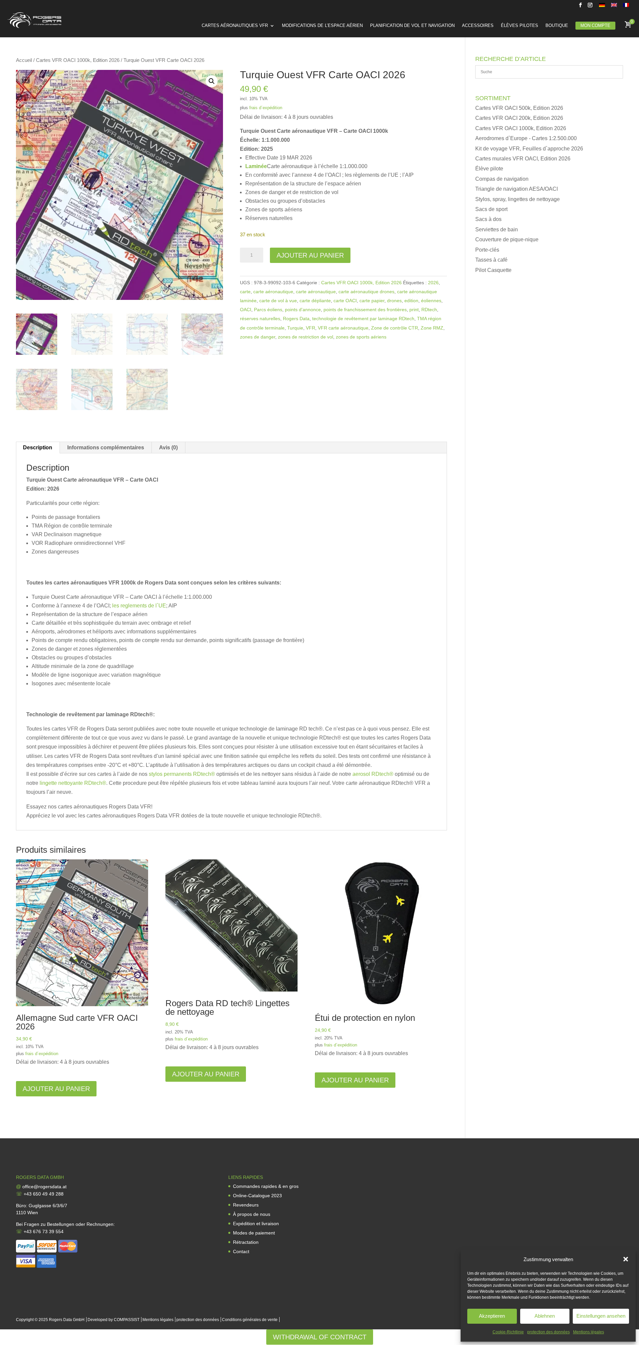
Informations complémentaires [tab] (105, 447)
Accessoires (478, 25)
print (414, 309)
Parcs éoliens (268, 309)
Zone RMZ (432, 328)
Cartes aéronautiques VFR (235, 25)
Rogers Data (296, 318)
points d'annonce (303, 309)
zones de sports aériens (361, 336)
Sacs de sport (491, 209)
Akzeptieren (492, 1316)
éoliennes (431, 300)
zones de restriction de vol (305, 336)
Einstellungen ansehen (600, 1316)
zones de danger (257, 336)
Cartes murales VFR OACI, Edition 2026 (522, 158)
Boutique (556, 25)
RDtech (429, 309)
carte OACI (345, 300)
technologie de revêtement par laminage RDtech (363, 318)
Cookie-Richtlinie (508, 1332)
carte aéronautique (273, 291)
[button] (625, 1259)
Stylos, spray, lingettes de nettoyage (517, 199)
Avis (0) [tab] (168, 447)
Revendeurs (246, 1205)
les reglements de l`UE (139, 605)
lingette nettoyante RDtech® (73, 783)
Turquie (295, 328)
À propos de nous (251, 1214)
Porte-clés (487, 250)
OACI (245, 309)
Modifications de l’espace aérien (322, 25)
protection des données (548, 1332)
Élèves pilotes (519, 25)
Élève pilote (489, 168)
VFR (310, 328)
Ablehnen (544, 1316)
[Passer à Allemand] (602, 7)
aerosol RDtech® (372, 774)
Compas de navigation (502, 179)
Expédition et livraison (256, 1223)
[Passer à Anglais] (614, 7)
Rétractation (246, 1242)
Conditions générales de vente (250, 1319)
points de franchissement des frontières (365, 309)
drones (394, 300)
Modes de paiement (254, 1232)
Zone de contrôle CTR (394, 328)
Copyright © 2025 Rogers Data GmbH (50, 1319)
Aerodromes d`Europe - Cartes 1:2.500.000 (526, 138)
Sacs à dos (488, 219)
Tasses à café (491, 260)
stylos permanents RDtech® (182, 774)
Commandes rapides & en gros (266, 1186)
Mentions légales (588, 1332)
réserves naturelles (260, 318)
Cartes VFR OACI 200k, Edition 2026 (519, 118)
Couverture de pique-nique (506, 239)
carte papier (371, 300)
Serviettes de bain (496, 229)
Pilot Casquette (493, 270)
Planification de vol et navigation (412, 25)
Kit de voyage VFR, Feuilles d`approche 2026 (529, 148)
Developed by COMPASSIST (113, 1319)
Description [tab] (37, 447)
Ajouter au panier (310, 255)
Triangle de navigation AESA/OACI (516, 189)
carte (245, 291)
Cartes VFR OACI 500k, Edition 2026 (519, 108)
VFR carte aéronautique (343, 328)
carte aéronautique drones (366, 291)
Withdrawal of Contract (319, 1337)
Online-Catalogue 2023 (257, 1195)
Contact (241, 1251)
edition (411, 300)
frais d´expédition (265, 107)
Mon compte (595, 25)
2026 (433, 282)
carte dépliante (315, 300)
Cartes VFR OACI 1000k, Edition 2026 (77, 60)
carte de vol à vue (278, 300)
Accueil (24, 60)
